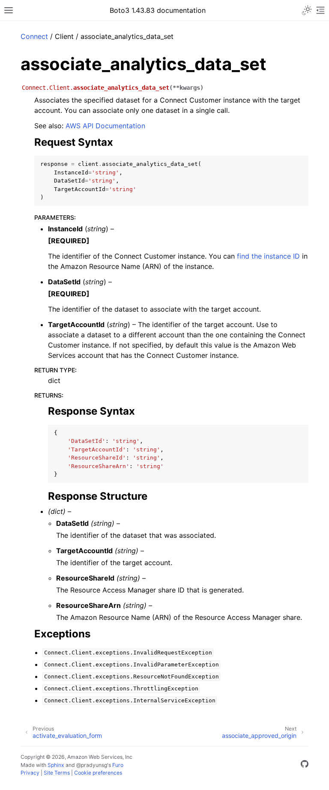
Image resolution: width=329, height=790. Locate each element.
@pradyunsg (91, 765)
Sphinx (56, 765)
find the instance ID (268, 256)
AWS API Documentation (105, 125)
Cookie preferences (98, 772)
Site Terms (57, 772)
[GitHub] (304, 765)
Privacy (30, 772)
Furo (117, 765)
